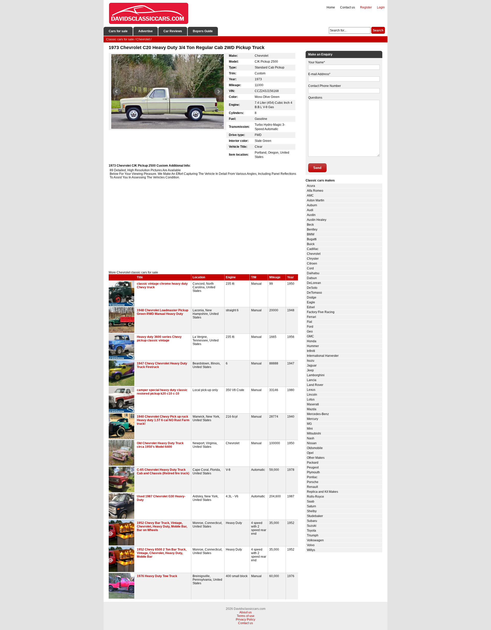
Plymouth (313, 472)
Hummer (313, 346)
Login (381, 7)
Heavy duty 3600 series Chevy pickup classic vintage (159, 338)
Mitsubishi (314, 433)
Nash (310, 438)
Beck (310, 224)
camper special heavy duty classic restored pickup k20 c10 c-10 (162, 391)
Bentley (312, 229)
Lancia (311, 380)
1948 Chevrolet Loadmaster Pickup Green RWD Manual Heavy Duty (162, 312)
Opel (310, 453)
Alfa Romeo (315, 190)
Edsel (311, 307)
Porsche (312, 482)
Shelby (312, 511)
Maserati (313, 404)
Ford (310, 326)
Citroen (312, 263)
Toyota (311, 530)
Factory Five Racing (320, 312)
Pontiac (312, 477)
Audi (310, 210)
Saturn (311, 506)
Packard (312, 462)
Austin (311, 215)
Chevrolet (313, 254)
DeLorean (314, 283)
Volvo (311, 545)
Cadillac (312, 249)
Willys (311, 550)
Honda (311, 341)
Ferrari (311, 317)
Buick (311, 244)
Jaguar (312, 365)
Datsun (312, 278)
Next (218, 91)
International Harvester (323, 356)
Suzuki (311, 526)
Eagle (311, 302)
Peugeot (313, 467)
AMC (310, 195)
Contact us (347, 7)
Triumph (312, 535)
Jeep (310, 370)
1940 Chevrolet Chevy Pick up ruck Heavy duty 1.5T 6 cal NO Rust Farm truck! (163, 420)
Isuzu (310, 360)
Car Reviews (172, 31)
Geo (310, 331)
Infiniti (311, 351)
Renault (312, 487)
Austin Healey (316, 220)
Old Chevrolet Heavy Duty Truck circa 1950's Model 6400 (160, 445)
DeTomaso (314, 292)
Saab (310, 501)
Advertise (145, 31)
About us (245, 612)
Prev (117, 91)
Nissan (312, 443)
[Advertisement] (203, 227)
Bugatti (312, 239)
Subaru (312, 521)
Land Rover (315, 385)
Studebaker (315, 516)
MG (309, 424)
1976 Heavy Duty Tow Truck (157, 576)
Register (366, 7)
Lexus (311, 390)
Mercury (312, 419)
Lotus (311, 399)
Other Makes (316, 458)
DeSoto (312, 288)
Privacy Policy (245, 619)
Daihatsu (313, 273)
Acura (311, 186)
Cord (310, 268)
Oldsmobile (315, 448)
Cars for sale (118, 31)
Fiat (309, 322)
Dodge (311, 297)
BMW (310, 234)
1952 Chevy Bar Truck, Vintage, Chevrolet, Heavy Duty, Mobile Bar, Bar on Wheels (162, 526)
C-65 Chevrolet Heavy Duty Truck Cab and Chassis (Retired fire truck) (163, 471)
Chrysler (313, 258)
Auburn (312, 205)
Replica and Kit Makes (322, 492)
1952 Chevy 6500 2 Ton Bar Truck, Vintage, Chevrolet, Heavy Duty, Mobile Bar (161, 553)
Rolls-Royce (315, 496)
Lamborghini (316, 375)
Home (331, 7)
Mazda (311, 409)
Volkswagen (315, 540)
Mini (310, 428)
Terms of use (245, 616)
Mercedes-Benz (318, 414)
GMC (310, 336)
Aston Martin (315, 200)
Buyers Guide (203, 31)
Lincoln (312, 394)
